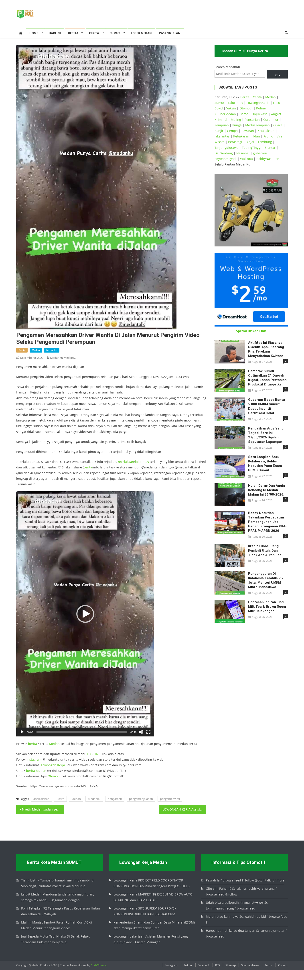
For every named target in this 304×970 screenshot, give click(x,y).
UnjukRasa (260, 114)
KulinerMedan (225, 114)
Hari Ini (55, 33)
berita (21, 350)
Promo (268, 136)
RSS (217, 965)
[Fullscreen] (148, 732)
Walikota (246, 159)
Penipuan (222, 125)
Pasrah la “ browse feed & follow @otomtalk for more (245, 880)
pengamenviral (170, 799)
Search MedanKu (227, 67)
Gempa (232, 131)
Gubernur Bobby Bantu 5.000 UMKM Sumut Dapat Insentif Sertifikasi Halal (266, 406)
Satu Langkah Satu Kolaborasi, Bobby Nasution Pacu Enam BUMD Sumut (265, 463)
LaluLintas (235, 103)
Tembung (265, 142)
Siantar (270, 147)
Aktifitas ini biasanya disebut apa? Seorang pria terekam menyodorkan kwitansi (266, 349)
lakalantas (222, 136)
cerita (88, 467)
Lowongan (49, 765)
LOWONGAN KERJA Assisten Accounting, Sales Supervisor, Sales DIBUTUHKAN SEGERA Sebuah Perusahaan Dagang (184, 809)
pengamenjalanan (141, 799)
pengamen (115, 799)
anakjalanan (41, 799)
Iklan (256, 136)
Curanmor (270, 119)
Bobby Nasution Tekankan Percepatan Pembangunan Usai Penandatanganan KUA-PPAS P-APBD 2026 (267, 522)
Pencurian (252, 119)
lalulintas (142, 462)
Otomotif (54, 776)
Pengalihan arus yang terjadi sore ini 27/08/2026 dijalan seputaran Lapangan (266, 435)
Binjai (250, 142)
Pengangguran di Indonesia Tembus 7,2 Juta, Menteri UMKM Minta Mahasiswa (266, 580)
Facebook (204, 965)
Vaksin (231, 108)
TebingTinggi (251, 147)
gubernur (260, 153)
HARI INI (93, 754)
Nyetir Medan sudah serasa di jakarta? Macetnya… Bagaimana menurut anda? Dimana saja (43, 809)
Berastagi (235, 142)
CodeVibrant (98, 965)
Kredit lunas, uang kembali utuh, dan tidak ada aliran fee (265, 550)
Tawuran (247, 131)
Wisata (220, 142)
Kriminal (221, 119)
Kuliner (261, 108)
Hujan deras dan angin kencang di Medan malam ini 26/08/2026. (266, 490)
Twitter (188, 965)
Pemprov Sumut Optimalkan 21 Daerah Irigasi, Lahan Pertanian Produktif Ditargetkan (267, 377)
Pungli (237, 125)
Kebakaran (241, 136)
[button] (85, 614)
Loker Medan (141, 33)
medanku (51, 350)
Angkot (276, 114)
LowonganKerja (258, 103)
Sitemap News (250, 965)
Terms (269, 965)
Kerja (61, 765)
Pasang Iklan (169, 33)
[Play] (22, 732)
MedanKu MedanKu (63, 358)
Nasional (242, 153)
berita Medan (36, 770)
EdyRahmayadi (226, 159)
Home (33, 33)
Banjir (219, 131)
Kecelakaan (265, 131)
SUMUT (115, 33)
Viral (280, 136)
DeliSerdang (224, 153)
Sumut (219, 103)
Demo (243, 114)
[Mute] (141, 732)
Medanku (94, 799)
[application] (85, 613)
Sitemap (230, 965)
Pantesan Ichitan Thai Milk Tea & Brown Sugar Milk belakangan (267, 606)
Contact (283, 965)
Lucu (276, 103)
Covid (219, 108)
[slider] (81, 732)
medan (36, 350)
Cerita (94, 33)
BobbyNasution (267, 159)
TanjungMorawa (226, 147)
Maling (236, 119)
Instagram (34, 759)
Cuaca (277, 125)
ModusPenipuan (257, 125)
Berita (73, 33)
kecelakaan (126, 462)
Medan (54, 744)
